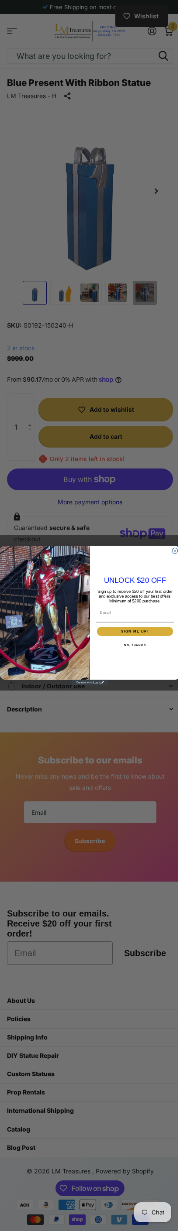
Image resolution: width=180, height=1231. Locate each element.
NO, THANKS (131, 644)
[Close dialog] (172, 551)
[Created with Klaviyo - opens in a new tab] (86, 682)
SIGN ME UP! (132, 631)
